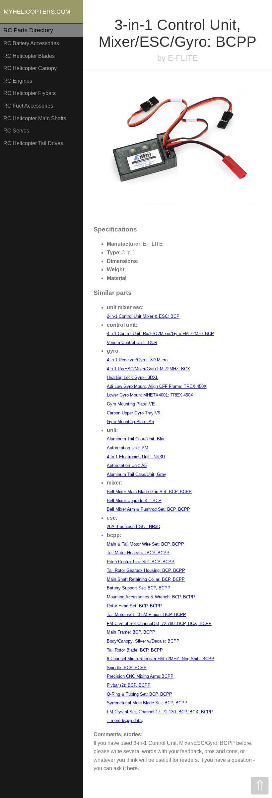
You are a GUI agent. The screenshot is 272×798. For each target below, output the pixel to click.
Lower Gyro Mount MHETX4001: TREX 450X (150, 395)
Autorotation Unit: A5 (127, 465)
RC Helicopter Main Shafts (34, 118)
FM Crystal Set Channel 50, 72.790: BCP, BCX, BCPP (159, 623)
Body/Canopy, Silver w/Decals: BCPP (143, 641)
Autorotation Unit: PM (127, 447)
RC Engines (17, 81)
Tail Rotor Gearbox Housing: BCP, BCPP (146, 570)
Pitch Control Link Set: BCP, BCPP (140, 561)
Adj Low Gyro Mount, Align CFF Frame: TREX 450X (157, 386)
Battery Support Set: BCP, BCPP (138, 587)
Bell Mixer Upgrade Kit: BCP (134, 500)
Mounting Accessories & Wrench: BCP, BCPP (151, 596)
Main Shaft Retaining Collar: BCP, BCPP (146, 579)
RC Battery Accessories (31, 43)
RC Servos (16, 130)
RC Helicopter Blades (29, 56)
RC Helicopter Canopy (30, 68)
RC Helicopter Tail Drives (33, 143)
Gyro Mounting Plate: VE (131, 403)
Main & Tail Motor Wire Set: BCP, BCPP (145, 544)
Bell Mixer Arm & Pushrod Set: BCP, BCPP (148, 509)
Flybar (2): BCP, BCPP (129, 685)
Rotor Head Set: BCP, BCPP (134, 605)
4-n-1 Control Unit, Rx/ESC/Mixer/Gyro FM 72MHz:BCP (160, 333)
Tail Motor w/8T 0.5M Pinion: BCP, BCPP (146, 614)
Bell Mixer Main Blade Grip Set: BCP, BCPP (149, 491)
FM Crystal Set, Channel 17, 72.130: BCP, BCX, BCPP (160, 711)
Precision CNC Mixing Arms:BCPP (140, 676)
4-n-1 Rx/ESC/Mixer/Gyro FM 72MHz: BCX (148, 368)
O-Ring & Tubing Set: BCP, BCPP (139, 694)
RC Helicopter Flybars (29, 93)
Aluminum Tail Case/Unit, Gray (136, 474)
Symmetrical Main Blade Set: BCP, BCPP (147, 702)
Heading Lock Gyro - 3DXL (132, 377)
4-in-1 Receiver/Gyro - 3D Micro (137, 359)
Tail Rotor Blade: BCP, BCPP (135, 650)
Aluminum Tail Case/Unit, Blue (136, 438)
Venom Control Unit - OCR (132, 342)
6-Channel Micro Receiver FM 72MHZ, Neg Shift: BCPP (160, 658)
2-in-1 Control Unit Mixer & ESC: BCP (143, 316)
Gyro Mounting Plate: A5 (130, 421)
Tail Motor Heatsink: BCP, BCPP (138, 552)
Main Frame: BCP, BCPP (131, 632)
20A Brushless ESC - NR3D (133, 526)
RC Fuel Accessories (28, 106)
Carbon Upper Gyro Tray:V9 (133, 412)
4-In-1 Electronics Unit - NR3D (136, 456)
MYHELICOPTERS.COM (37, 11)
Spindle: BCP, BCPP (127, 667)
